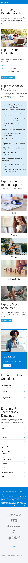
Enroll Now (7, 365)
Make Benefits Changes (7, 77)
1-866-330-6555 (5, 493)
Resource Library (14, 98)
